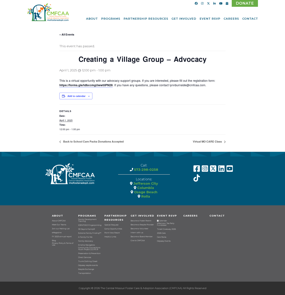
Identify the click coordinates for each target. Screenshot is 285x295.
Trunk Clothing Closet (87, 261)
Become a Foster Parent (141, 221)
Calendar (163, 221)
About (57, 215)
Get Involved (142, 215)
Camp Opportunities (113, 229)
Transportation (84, 273)
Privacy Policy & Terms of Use (62, 244)
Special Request (111, 225)
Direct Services (84, 257)
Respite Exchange (86, 269)
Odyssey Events (164, 241)
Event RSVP (167, 215)
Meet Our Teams (59, 225)
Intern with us (137, 233)
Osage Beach (145, 192)
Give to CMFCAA (138, 241)
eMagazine (57, 233)
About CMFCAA (59, 221)
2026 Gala (161, 233)
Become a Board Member (142, 237)
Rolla (145, 196)
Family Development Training (87, 220)
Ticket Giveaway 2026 (166, 229)
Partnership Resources (115, 217)
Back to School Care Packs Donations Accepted (93, 141)
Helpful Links (110, 237)
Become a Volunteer (139, 229)
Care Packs (161, 237)
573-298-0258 (145, 170)
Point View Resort (112, 233)
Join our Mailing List (61, 229)
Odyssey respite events (88, 265)
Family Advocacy (85, 241)
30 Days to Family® (86, 229)
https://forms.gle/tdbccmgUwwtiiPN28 (86, 85)
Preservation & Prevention (89, 253)
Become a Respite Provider (142, 225)
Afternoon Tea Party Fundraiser (165, 224)
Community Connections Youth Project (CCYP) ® (89, 249)
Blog (54, 241)
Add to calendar (76, 96)
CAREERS (190, 215)
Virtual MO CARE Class (207, 141)
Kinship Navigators (86, 245)
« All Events (66, 34)
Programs (87, 215)
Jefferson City (145, 183)
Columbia (145, 188)
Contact (217, 215)
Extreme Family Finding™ (89, 233)
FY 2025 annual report (62, 237)
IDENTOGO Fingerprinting (89, 225)
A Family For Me (85, 237)
